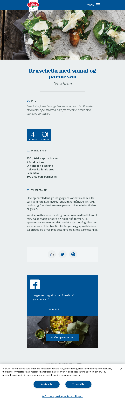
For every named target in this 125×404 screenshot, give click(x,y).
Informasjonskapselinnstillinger (62, 396)
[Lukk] (121, 368)
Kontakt (79, 363)
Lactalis (54, 363)
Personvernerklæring (66, 363)
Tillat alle (78, 384)
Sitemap (46, 363)
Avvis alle (47, 384)
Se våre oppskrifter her (63, 337)
